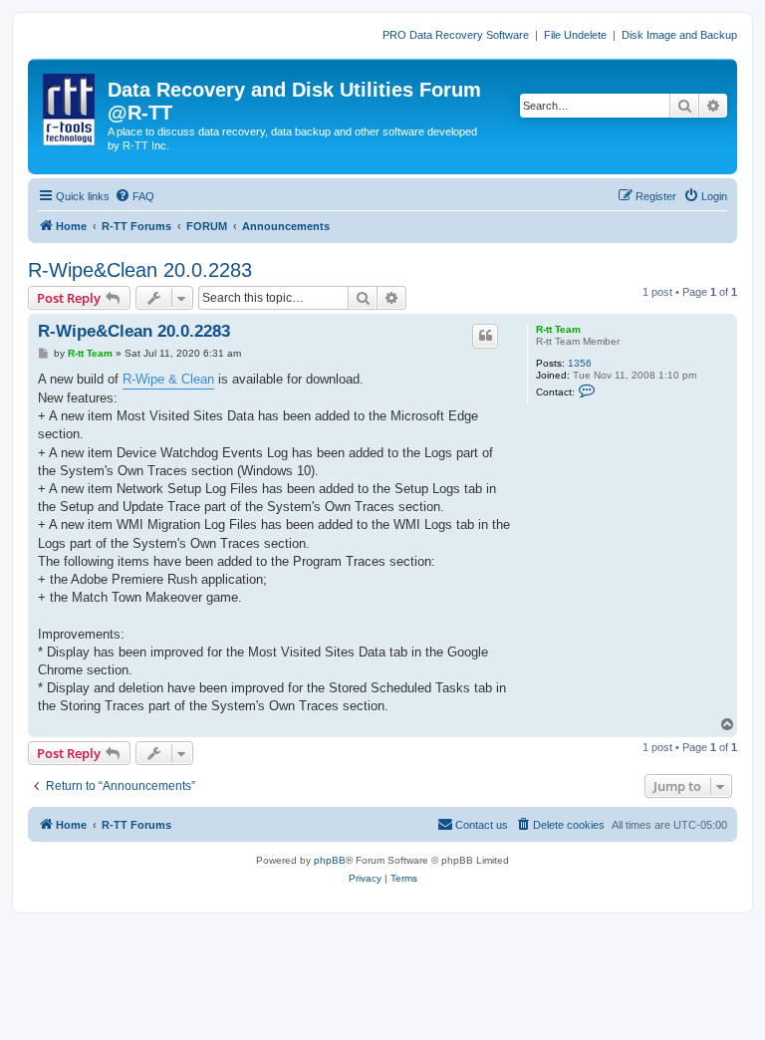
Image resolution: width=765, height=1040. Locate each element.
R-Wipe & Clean (168, 379)
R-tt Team (558, 329)
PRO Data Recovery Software (455, 35)
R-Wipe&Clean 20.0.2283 (140, 270)
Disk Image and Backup (679, 35)
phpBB (330, 860)
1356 (580, 363)
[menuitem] (134, 196)
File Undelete (575, 35)
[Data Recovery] (70, 105)
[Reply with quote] (485, 336)
